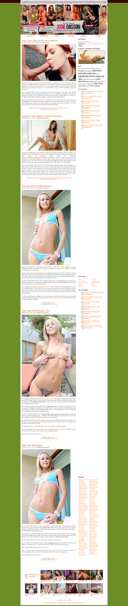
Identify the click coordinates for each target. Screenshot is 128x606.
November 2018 (93, 484)
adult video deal (81, 68)
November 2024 (83, 487)
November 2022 (83, 508)
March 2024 (82, 490)
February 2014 (93, 533)
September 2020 (83, 536)
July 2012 (92, 552)
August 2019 (82, 549)
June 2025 (81, 482)
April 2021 (81, 528)
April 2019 (81, 554)
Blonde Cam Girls (83, 282)
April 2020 (81, 540)
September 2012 (93, 549)
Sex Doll (93, 279)
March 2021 (82, 530)
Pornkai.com (71, 35)
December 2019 (83, 545)
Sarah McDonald (43, 35)
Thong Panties (60, 108)
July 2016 (92, 512)
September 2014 (93, 525)
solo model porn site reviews (45, 287)
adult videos (87, 68)
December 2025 (83, 479)
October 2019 (82, 546)
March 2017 (92, 503)
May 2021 (81, 527)
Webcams (94, 286)
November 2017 (93, 494)
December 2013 (93, 536)
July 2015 (92, 518)
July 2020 (81, 537)
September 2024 (83, 488)
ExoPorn (98, 35)
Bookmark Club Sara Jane (43, 42)
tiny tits (88, 86)
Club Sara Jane (35, 420)
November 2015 (93, 516)
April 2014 (92, 530)
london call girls (93, 79)
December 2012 (93, 545)
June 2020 (81, 539)
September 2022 (83, 509)
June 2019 (81, 552)
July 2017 (92, 497)
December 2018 (93, 482)
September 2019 (83, 548)
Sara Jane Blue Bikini (32, 445)
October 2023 (82, 496)
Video (67, 108)
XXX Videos (95, 86)
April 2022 (81, 515)
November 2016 (93, 506)
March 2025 (82, 484)
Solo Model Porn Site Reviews (37, 186)
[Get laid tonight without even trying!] (91, 63)
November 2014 (93, 522)
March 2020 (82, 542)
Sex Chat (80, 286)
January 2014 (93, 534)
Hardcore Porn (86, 76)
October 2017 (93, 496)
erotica (97, 73)
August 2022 (82, 511)
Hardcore (53, 108)
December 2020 (83, 533)
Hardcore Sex (80, 602)
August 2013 (92, 537)
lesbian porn (86, 79)
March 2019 (82, 555)
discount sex (89, 73)
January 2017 (93, 505)
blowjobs (81, 71)
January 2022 (82, 519)
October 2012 (93, 548)
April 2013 (92, 540)
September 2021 (83, 524)
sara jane (89, 81)
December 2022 (83, 506)
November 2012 (93, 546)
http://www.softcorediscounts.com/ (38, 157)
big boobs (98, 68)
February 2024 (83, 491)
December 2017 (93, 493)
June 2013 (92, 539)
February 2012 (93, 554)
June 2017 (92, 499)
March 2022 (82, 516)
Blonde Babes (46, 108)
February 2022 (83, 518)
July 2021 (81, 525)
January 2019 (93, 481)
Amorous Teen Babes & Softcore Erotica (42, 116)
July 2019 (81, 551)
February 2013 (93, 543)
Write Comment (52, 109)
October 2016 (93, 508)
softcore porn (97, 81)
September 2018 (93, 487)
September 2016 (93, 509)
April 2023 (81, 502)
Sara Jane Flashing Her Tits (35, 311)
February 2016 (93, 515)
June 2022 (81, 512)
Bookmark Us (87, 41)
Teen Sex (82, 86)
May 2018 (92, 490)
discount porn (62, 602)
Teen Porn (98, 84)
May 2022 (81, 513)
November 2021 (83, 521)
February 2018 (93, 491)
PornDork (84, 35)
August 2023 (82, 499)
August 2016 (92, 511)
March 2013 (92, 542)
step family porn (83, 84)
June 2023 (81, 500)
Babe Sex (93, 68)
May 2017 (92, 500)
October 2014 (93, 524)
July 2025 (81, 481)
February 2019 (93, 479)
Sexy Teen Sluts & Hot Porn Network (40, 40)
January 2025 (82, 485)
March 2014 (92, 531)
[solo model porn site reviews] (46, 264)
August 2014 (92, 527)
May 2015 (92, 519)
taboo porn (90, 84)
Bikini (39, 108)
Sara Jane (49, 398)
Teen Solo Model (53, 178)
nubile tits (46, 426)
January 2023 (82, 505)
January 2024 (82, 493)
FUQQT (57, 35)
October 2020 (82, 534)
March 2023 (82, 503)
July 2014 (92, 528)
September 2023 (83, 497)
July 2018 (92, 488)
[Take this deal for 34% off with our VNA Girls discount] (64, 34)
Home (80, 41)
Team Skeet (71, 83)
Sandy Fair (30, 35)
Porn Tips (52, 297)
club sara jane (88, 71)
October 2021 (82, 522)
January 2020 (82, 543)
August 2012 (92, 551)
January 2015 (93, 521)
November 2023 (83, 494)
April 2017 (92, 502)
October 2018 (93, 485)
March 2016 (92, 513)
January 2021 (82, 531)
